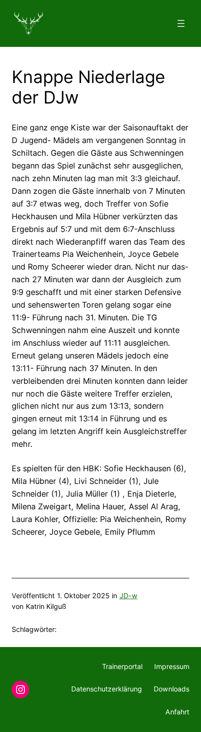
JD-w (129, 595)
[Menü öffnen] (181, 23)
